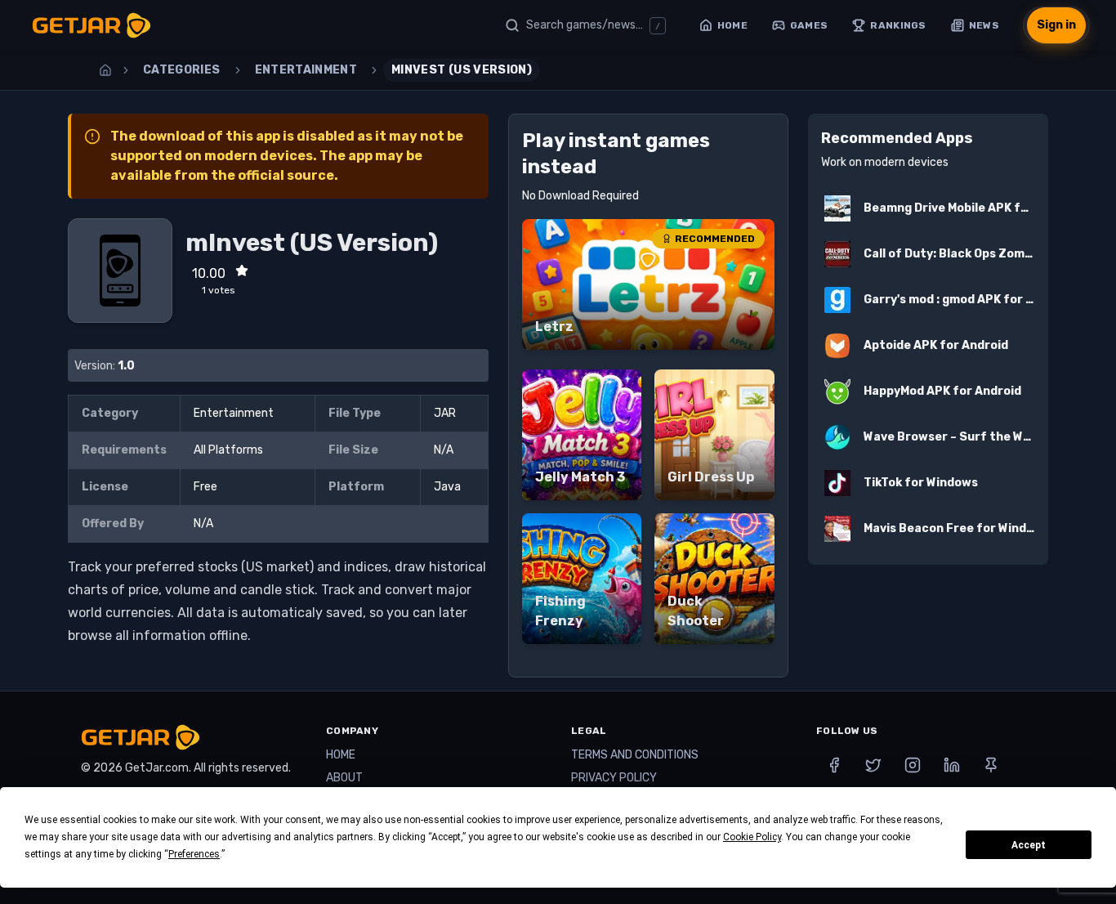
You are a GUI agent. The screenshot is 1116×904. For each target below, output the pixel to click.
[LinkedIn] (952, 765)
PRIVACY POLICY (614, 778)
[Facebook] (834, 765)
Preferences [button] (194, 854)
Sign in (1056, 25)
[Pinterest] (991, 765)
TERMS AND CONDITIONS (635, 755)
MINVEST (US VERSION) (461, 70)
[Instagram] (913, 765)
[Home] (105, 70)
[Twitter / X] (873, 765)
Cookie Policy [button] (752, 837)
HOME (340, 755)
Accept (1028, 845)
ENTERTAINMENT (306, 70)
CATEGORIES (182, 70)
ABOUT (344, 778)
